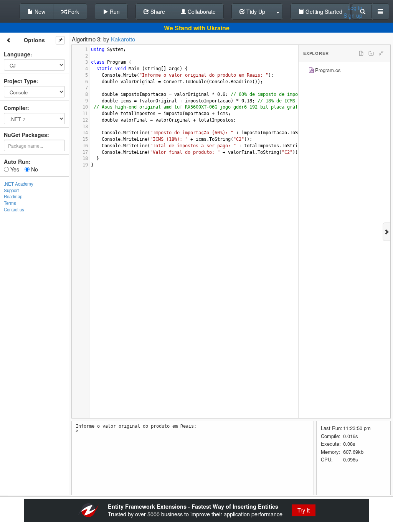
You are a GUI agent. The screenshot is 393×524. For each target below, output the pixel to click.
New (39, 11)
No (34, 169)
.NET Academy (18, 184)
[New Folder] (371, 53)
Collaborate (201, 11)
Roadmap (13, 196)
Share (157, 11)
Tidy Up (255, 11)
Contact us (14, 209)
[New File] (361, 53)
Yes (14, 169)
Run (114, 11)
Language (17, 54)
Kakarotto (123, 39)
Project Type (20, 81)
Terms (10, 203)
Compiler (15, 108)
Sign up (352, 15)
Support (11, 190)
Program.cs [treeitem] (328, 70)
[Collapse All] (381, 53)
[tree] (344, 71)
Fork (72, 11)
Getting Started (323, 11)
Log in (354, 8)
